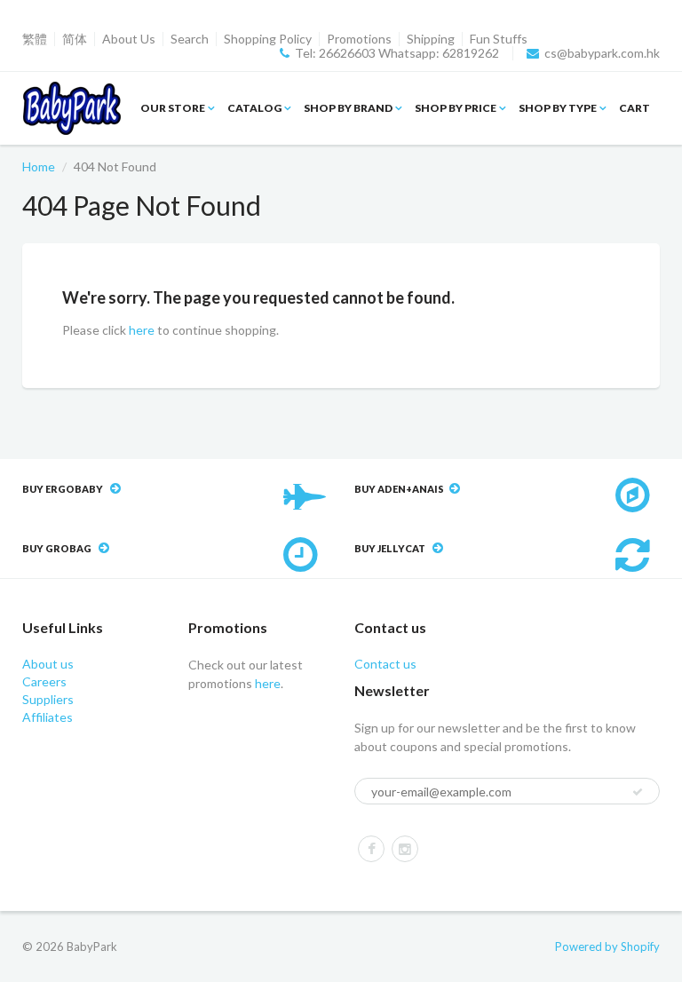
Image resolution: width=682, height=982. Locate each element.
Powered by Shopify (607, 946)
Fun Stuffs (498, 39)
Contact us (385, 663)
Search (189, 39)
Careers (44, 681)
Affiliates (47, 717)
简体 (74, 39)
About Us (128, 39)
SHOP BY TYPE (558, 108)
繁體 (34, 39)
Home (38, 166)
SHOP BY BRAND (348, 108)
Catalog (254, 108)
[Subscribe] (637, 792)
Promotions (359, 39)
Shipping (431, 39)
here (142, 329)
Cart (634, 108)
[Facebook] (371, 848)
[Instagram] (405, 848)
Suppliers (48, 699)
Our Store (172, 108)
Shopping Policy (268, 39)
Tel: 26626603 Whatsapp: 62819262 (397, 53)
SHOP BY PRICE (455, 108)
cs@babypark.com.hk (602, 53)
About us (48, 663)
